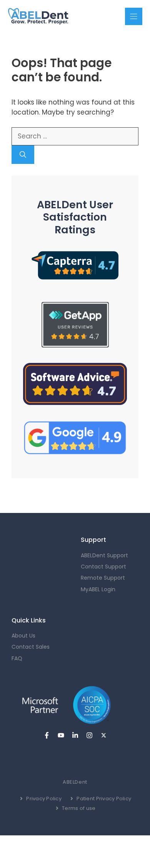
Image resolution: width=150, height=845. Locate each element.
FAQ (17, 658)
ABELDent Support (104, 555)
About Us (23, 635)
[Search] (23, 154)
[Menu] (133, 16)
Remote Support (103, 578)
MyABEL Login (98, 589)
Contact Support (103, 566)
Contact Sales (31, 647)
